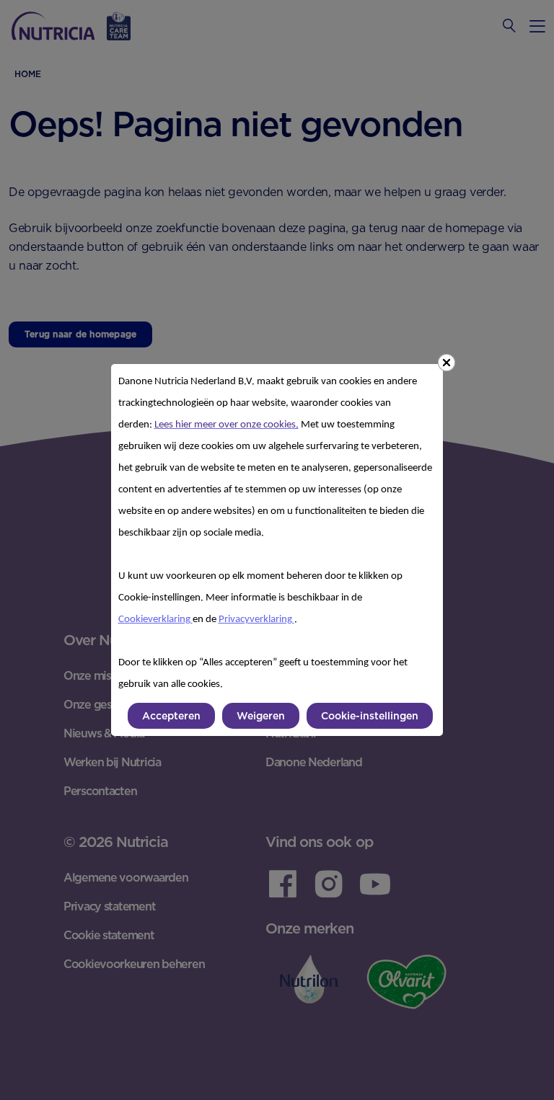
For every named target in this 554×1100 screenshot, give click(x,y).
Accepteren (171, 716)
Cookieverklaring (155, 619)
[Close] (446, 362)
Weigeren (261, 716)
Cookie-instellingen (369, 716)
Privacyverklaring (256, 619)
